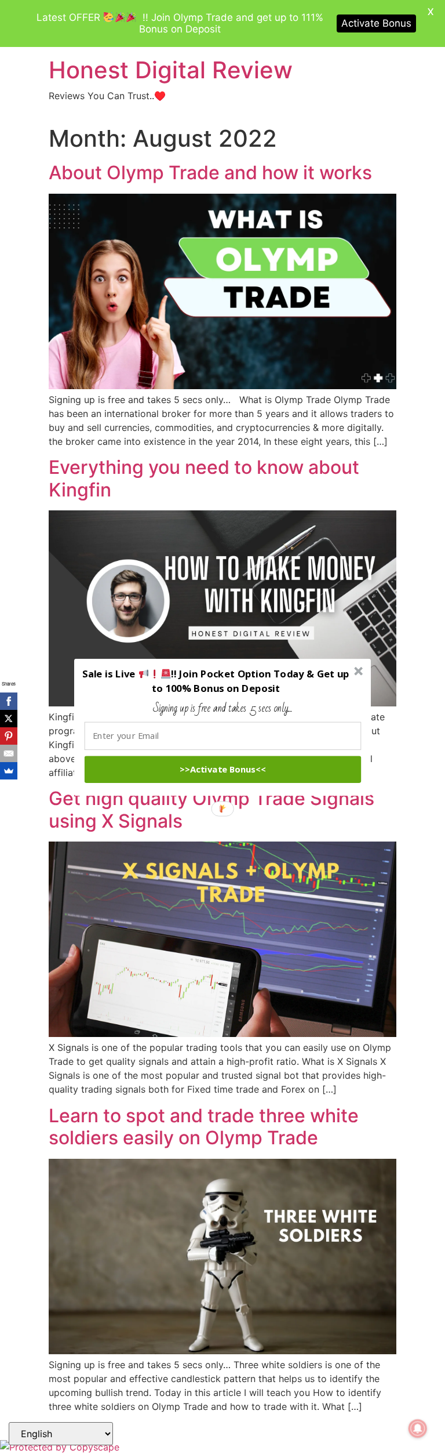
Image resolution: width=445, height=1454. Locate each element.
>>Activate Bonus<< (223, 769)
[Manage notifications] (417, 1428)
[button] (216, 680)
